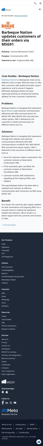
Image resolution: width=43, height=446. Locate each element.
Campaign (5, 250)
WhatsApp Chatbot (9, 280)
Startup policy (32, 428)
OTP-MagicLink (7, 257)
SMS (3, 293)
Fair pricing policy (8, 432)
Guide (4, 316)
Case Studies (6, 319)
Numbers (5, 306)
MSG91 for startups (9, 352)
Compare (5, 368)
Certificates (6, 365)
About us (5, 339)
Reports (5, 273)
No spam (19, 428)
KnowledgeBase (8, 270)
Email (4, 296)
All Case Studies (7, 16)
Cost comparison (8, 371)
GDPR (32, 424)
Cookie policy (24, 432)
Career (4, 361)
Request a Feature (8, 329)
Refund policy (7, 428)
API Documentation (9, 326)
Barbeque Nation (9, 80)
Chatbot (5, 283)
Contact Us (6, 346)
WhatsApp (5, 299)
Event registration (8, 374)
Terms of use (6, 424)
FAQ (3, 323)
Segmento (5, 247)
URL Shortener (7, 267)
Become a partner (8, 358)
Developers (6, 349)
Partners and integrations (11, 355)
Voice (4, 303)
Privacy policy (21, 424)
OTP (3, 253)
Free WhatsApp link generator (13, 276)
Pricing (4, 342)
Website (10, 111)
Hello (4, 244)
